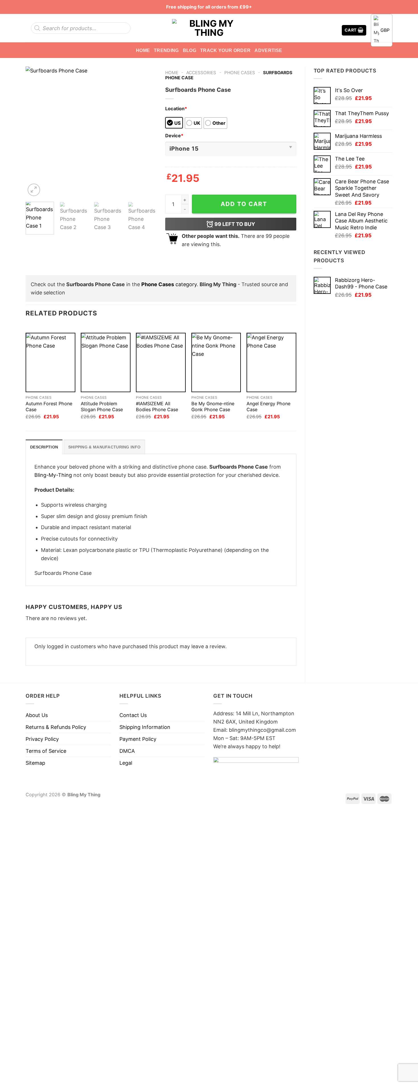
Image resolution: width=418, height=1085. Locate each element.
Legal (125, 763)
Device (174, 135)
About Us (37, 715)
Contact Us (133, 715)
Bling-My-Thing (53, 475)
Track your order (225, 50)
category (169, 284)
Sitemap (35, 763)
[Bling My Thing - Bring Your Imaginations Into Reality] (209, 28)
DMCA (127, 751)
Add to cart (244, 203)
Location (176, 108)
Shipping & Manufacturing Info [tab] (104, 447)
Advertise (268, 50)
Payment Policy (137, 739)
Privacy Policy (42, 739)
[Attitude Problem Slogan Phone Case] (105, 362)
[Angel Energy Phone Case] (271, 362)
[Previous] (35, 132)
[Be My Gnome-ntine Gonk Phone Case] (216, 362)
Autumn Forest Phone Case (49, 406)
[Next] (147, 132)
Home (143, 50)
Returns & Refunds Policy (56, 727)
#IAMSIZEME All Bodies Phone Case (157, 406)
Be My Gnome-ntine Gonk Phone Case (212, 406)
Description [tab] (44, 447)
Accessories (201, 72)
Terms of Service (46, 751)
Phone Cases (239, 72)
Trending (166, 50)
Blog (189, 50)
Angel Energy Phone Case (268, 406)
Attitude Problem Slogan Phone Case (102, 406)
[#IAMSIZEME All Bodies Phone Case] (160, 362)
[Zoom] (34, 190)
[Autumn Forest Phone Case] (50, 362)
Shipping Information (144, 727)
